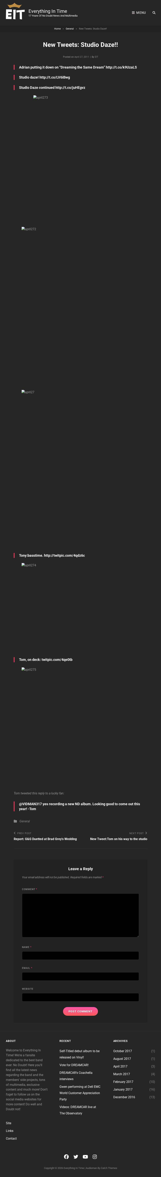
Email (27, 968)
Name (26, 947)
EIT (96, 57)
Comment (29, 889)
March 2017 (121, 1074)
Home (57, 28)
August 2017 (122, 1059)
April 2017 (120, 1066)
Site (8, 1123)
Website (27, 989)
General (70, 28)
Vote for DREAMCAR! (74, 1065)
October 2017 (122, 1051)
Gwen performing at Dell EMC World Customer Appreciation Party (79, 1093)
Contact (11, 1138)
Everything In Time (47, 11)
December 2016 (124, 1097)
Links (9, 1131)
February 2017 (123, 1082)
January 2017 (123, 1089)
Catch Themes (109, 1168)
